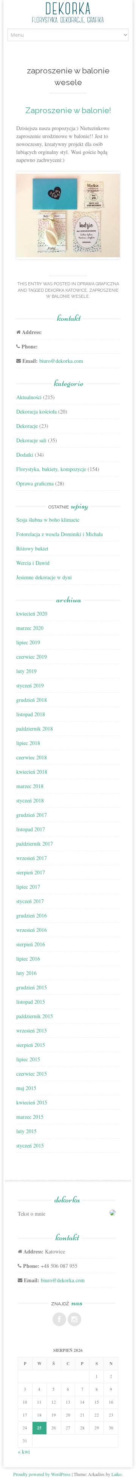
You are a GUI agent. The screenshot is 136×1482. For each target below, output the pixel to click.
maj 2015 (26, 1088)
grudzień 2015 (31, 987)
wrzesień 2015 (31, 1030)
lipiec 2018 (28, 742)
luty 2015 (26, 1131)
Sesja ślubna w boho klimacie (47, 519)
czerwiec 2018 (31, 757)
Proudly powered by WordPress (42, 1474)
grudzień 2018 (31, 699)
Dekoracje (27, 425)
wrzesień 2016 (31, 929)
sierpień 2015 (30, 1044)
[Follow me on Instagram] (74, 1319)
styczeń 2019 (30, 685)
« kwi (24, 1451)
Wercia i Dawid (32, 562)
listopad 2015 (30, 1001)
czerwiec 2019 (31, 656)
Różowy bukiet (32, 548)
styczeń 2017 (30, 901)
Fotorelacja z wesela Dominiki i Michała (59, 534)
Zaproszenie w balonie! (68, 110)
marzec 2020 (29, 627)
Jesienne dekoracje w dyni (44, 577)
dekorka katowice (66, 290)
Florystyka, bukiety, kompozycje (51, 469)
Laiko (116, 1474)
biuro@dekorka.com (61, 360)
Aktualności (29, 397)
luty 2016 (26, 973)
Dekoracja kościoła (36, 411)
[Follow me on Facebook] (59, 1319)
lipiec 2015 (28, 1059)
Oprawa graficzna (98, 283)
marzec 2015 (29, 1116)
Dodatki (24, 454)
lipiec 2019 (28, 642)
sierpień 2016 (30, 944)
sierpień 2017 (30, 872)
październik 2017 (34, 843)
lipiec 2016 (28, 958)
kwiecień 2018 (31, 771)
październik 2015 (34, 1016)
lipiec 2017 (28, 886)
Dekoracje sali (31, 440)
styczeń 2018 (30, 800)
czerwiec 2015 (31, 1073)
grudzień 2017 (31, 814)
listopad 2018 (30, 714)
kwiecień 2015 (31, 1102)
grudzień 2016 (31, 915)
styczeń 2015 (30, 1145)
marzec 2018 (29, 786)
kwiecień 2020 (31, 613)
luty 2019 (26, 671)
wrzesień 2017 (31, 858)
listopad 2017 (30, 829)
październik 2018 (34, 728)
